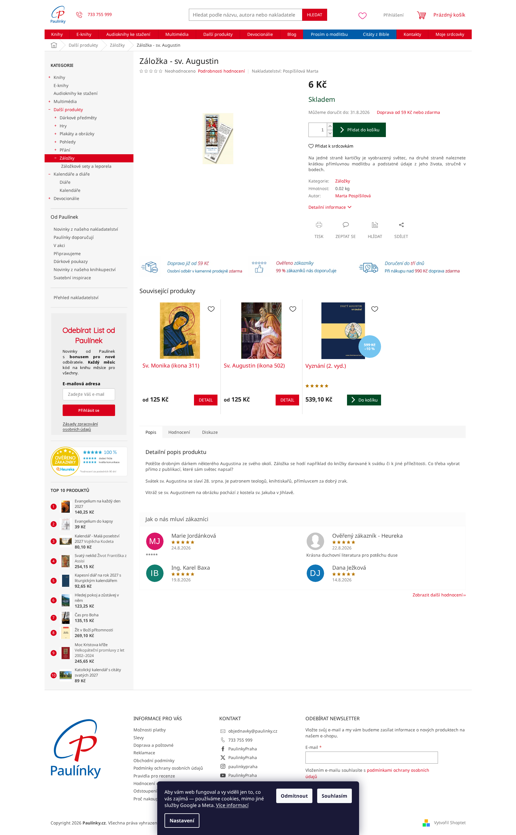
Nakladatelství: (285, 71)
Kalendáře (70, 190)
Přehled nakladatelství (76, 297)
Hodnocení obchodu (153, 783)
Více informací (232, 805)
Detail (206, 400)
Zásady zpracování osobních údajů (80, 426)
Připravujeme (67, 253)
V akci (59, 245)
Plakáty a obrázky (77, 133)
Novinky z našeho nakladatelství (86, 229)
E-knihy (61, 85)
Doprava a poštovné (153, 745)
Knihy (59, 77)
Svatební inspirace (72, 277)
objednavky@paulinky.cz (252, 731)
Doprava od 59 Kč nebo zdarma (408, 112)
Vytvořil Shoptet (450, 822)
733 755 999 (240, 740)
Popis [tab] (150, 432)
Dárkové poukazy (71, 261)
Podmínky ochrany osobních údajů (168, 768)
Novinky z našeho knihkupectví (85, 269)
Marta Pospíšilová (353, 196)
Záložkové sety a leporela (86, 166)
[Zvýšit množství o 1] (330, 126)
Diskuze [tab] (210, 432)
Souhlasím (334, 796)
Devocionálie (66, 198)
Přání (65, 150)
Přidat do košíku (363, 130)
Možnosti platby (149, 730)
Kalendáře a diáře (72, 174)
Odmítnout (294, 796)
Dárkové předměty (78, 117)
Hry (63, 126)
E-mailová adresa (81, 383)
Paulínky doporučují (74, 237)
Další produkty (68, 109)
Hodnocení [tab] (179, 432)
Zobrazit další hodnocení (438, 595)
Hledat (314, 14)
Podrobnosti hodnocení (221, 71)
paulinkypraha (243, 766)
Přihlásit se (88, 410)
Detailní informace (327, 207)
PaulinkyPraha (242, 749)
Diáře (65, 182)
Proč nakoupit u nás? (154, 799)
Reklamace (144, 752)
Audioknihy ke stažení (76, 93)
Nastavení (182, 820)
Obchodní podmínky (153, 760)
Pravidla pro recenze (154, 776)
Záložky (67, 158)
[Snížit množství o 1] (330, 133)
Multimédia (65, 101)
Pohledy (68, 142)
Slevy (138, 737)
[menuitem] (57, 34)
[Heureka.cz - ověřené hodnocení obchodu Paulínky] (89, 461)
